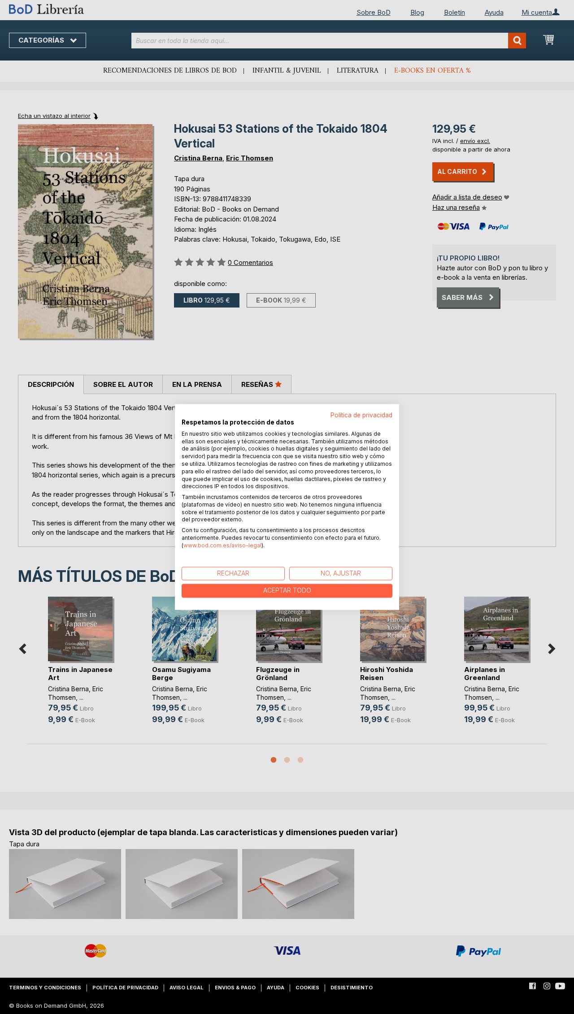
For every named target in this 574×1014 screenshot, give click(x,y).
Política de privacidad (361, 415)
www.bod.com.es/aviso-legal (222, 545)
